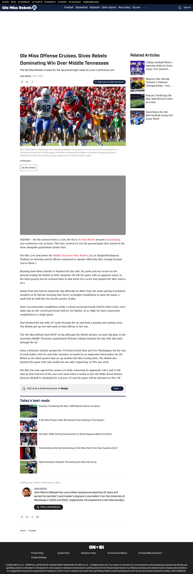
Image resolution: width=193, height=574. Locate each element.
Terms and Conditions (117, 553)
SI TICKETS (37, 2)
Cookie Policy (64, 553)
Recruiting (124, 7)
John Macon (25, 76)
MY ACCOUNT (75, 2)
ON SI (13, 2)
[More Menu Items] (144, 7)
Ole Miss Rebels (29, 168)
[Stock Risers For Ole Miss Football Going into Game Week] (151, 117)
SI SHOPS (62, 2)
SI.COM (5, 2)
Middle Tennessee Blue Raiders (70, 255)
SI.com (136, 7)
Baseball (95, 7)
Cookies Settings (38, 558)
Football (68, 7)
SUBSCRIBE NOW (91, 2)
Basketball (82, 7)
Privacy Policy (37, 553)
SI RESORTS (50, 2)
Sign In (187, 8)
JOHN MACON (40, 489)
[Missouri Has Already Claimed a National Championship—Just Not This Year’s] (151, 84)
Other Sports (109, 7)
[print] (37, 517)
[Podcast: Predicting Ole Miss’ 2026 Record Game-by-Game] (151, 101)
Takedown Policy (88, 553)
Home (22, 531)
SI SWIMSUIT (24, 2)
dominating (113, 239)
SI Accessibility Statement (150, 553)
